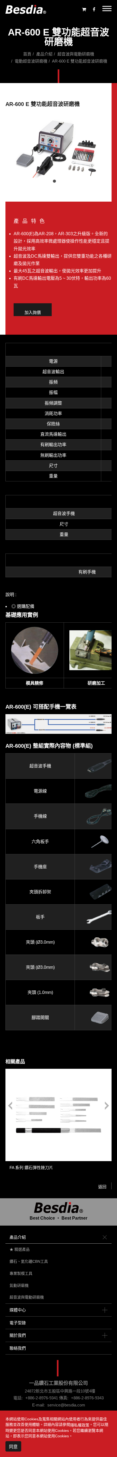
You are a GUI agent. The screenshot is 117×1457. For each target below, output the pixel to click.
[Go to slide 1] (54, 181)
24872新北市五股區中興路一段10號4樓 (60, 1391)
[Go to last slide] (10, 1106)
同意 (13, 1446)
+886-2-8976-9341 (41, 1398)
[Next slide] (107, 1106)
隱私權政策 (79, 1425)
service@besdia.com (66, 1405)
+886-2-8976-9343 (87, 1398)
